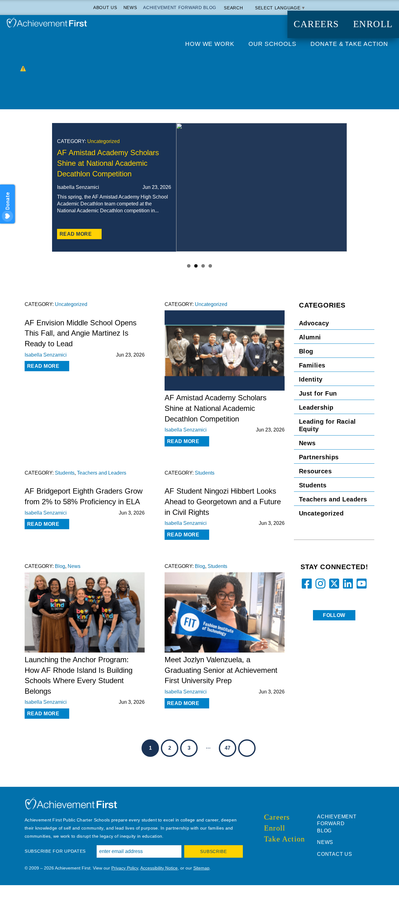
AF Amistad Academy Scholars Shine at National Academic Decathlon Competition (108, 163)
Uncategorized (103, 141)
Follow (334, 615)
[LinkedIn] (154, 234)
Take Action (284, 839)
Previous (19, 193)
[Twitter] (166, 234)
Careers (316, 24)
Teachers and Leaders (101, 473)
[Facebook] (141, 234)
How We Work (210, 44)
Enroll (373, 24)
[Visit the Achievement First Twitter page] (272, 853)
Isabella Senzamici (46, 354)
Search (234, 7)
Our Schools (272, 44)
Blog (60, 566)
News (130, 7)
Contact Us (334, 854)
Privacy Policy (124, 867)
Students (65, 473)
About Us (105, 7)
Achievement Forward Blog (179, 7)
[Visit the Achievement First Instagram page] (278, 853)
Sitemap (201, 867)
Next (380, 193)
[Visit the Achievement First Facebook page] (266, 853)
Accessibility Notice (159, 867)
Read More (76, 234)
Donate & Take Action (349, 44)
